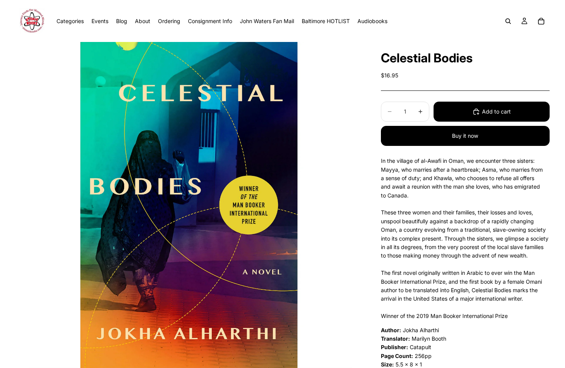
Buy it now (465, 135)
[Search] (508, 21)
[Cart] (541, 21)
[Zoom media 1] (188, 205)
